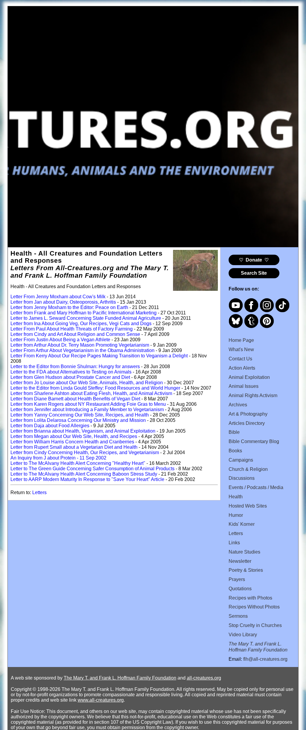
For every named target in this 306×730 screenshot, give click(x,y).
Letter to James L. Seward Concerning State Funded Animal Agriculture (85, 318)
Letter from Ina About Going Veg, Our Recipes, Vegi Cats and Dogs (81, 323)
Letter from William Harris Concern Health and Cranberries (72, 441)
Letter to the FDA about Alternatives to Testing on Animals (70, 371)
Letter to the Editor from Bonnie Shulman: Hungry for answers (75, 366)
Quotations (240, 588)
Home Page (241, 340)
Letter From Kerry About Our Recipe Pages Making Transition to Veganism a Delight (99, 355)
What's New (241, 349)
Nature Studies (244, 551)
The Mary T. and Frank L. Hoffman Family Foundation (120, 677)
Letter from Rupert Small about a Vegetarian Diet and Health (73, 447)
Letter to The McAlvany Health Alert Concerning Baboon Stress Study (83, 474)
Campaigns (241, 459)
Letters (39, 492)
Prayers (237, 579)
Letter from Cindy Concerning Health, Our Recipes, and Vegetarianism (84, 452)
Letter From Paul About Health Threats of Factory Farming (71, 328)
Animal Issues (243, 386)
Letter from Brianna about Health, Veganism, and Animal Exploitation (82, 431)
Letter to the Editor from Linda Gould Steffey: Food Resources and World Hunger (95, 388)
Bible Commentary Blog (254, 441)
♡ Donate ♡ (254, 259)
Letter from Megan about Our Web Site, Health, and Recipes (73, 436)
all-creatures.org (204, 677)
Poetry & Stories (246, 570)
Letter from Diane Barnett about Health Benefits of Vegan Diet (75, 398)
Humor (236, 515)
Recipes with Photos (250, 597)
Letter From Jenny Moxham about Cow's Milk (57, 296)
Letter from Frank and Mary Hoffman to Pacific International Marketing (83, 312)
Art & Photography (248, 414)
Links (234, 542)
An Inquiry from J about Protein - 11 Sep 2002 (58, 457)
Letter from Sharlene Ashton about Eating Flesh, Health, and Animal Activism (91, 393)
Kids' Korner (242, 524)
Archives (238, 404)
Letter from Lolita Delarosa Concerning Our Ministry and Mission (78, 420)
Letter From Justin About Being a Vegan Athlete (60, 339)
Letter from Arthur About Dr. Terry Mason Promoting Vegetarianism (79, 345)
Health (236, 496)
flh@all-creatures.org (265, 659)
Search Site (254, 273)
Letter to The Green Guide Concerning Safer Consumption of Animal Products (92, 468)
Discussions (242, 478)
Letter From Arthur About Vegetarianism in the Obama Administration (82, 350)
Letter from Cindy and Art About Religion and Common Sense (75, 334)
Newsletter (240, 561)
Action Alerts (242, 368)
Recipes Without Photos (254, 606)
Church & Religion (248, 469)
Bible (234, 432)
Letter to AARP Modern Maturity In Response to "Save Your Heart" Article (87, 479)
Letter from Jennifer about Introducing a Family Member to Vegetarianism (87, 409)
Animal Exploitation (249, 377)
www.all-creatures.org (101, 700)
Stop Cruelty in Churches (255, 625)
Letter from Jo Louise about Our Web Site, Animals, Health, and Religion (86, 382)
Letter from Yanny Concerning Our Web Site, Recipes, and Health (79, 414)
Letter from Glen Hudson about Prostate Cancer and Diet (70, 377)
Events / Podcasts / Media (256, 487)
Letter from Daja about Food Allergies (49, 425)
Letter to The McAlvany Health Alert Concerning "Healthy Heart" (77, 463)
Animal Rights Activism (253, 395)
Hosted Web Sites (248, 505)
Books (235, 450)
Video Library (243, 634)
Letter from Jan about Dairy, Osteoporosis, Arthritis (63, 302)
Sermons (238, 616)
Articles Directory (247, 423)
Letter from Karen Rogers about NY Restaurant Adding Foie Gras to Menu (88, 404)
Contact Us (240, 358)
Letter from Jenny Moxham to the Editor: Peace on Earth (69, 307)
